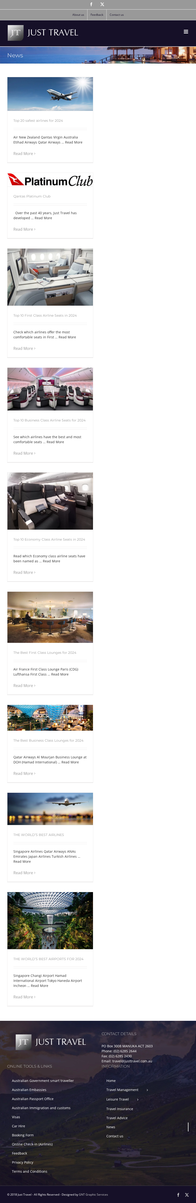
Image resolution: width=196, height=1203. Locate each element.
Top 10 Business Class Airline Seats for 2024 (49, 420)
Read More (23, 153)
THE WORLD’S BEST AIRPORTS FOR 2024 (48, 959)
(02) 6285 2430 (120, 1056)
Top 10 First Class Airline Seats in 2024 (45, 315)
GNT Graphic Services (93, 1194)
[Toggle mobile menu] (186, 31)
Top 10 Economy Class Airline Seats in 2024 (49, 539)
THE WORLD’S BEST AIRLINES (38, 835)
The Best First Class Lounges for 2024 (44, 652)
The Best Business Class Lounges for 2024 (48, 740)
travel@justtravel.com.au (132, 1061)
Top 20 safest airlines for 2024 (38, 120)
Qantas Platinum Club (31, 196)
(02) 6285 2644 (125, 1051)
